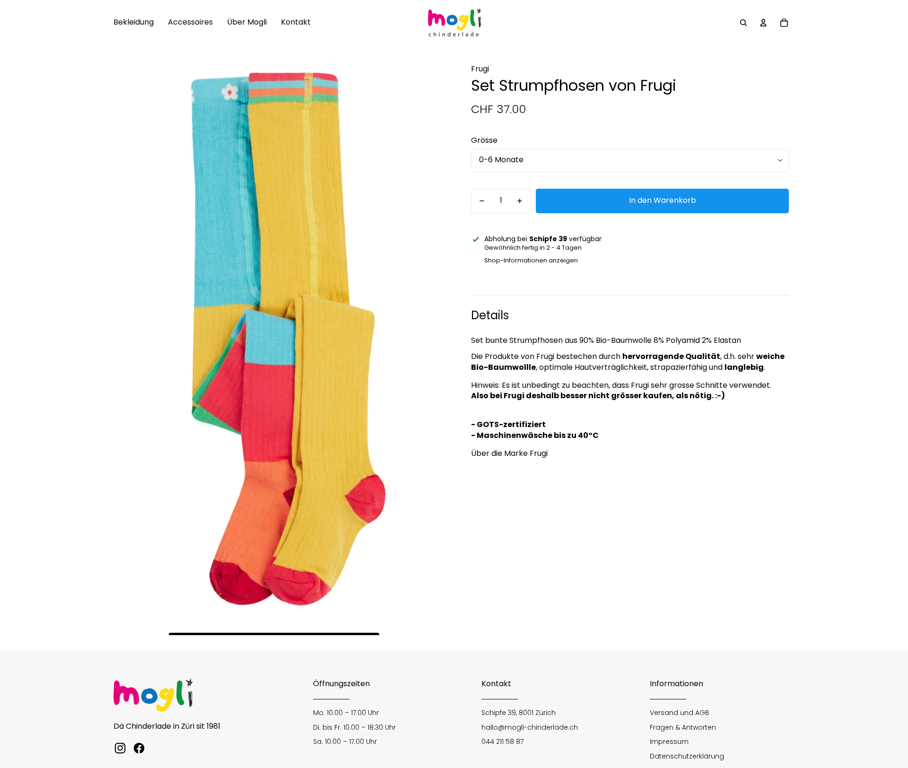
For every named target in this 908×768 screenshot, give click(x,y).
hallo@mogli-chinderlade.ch (529, 727)
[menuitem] (134, 22)
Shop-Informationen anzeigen (531, 260)
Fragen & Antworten (683, 727)
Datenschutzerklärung (687, 756)
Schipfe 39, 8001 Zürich (518, 712)
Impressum (669, 741)
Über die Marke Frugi (509, 453)
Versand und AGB (679, 712)
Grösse (484, 140)
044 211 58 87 (502, 741)
